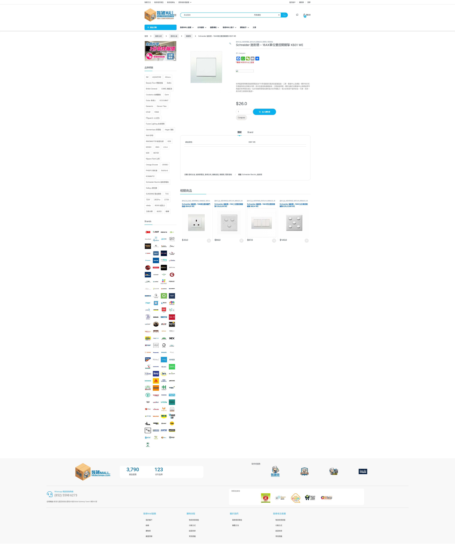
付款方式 (192, 525)
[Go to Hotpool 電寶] (156, 303)
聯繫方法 (148, 2)
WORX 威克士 (160, 205)
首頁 (146, 36)
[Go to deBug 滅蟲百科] (164, 260)
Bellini (169, 83)
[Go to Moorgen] (172, 331)
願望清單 (149, 536)
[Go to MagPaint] (172, 324)
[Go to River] (172, 359)
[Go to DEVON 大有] (156, 267)
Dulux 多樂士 (151, 100)
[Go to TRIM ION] (172, 395)
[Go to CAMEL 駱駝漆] (164, 253)
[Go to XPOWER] (164, 423)
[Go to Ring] (164, 359)
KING (157, 147)
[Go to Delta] (172, 260)
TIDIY (148, 200)
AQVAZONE (156, 77)
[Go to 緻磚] (156, 437)
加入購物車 (266, 112)
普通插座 (202, 201)
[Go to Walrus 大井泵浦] (148, 416)
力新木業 (149, 211)
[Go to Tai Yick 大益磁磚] (164, 387)
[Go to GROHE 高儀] (172, 295)
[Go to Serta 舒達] (164, 373)
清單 (308, 2)
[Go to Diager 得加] (164, 267)
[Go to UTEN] (164, 402)
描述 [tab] (239, 132)
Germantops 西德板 (153, 130)
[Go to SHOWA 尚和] (172, 373)
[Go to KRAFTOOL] (164, 317)
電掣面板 (270, 42)
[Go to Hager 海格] (148, 303)
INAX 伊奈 (149, 135)
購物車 (301, 2)
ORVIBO (165, 165)
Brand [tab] (250, 132)
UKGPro (157, 200)
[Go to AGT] (156, 232)
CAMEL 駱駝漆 (166, 89)
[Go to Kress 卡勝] (172, 317)
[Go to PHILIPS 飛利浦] (164, 352)
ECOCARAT (164, 100)
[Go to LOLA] (156, 324)
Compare (242, 53)
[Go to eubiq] (156, 281)
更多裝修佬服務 (183, 2)
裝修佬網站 (171, 2)
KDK (169, 141)
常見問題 (192, 536)
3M (147, 77)
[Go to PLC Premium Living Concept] (172, 352)
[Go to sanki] (164, 366)
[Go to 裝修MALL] (164, 437)
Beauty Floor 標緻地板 (154, 83)
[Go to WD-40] (164, 416)
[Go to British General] (156, 253)
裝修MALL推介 (228, 27)
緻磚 (167, 211)
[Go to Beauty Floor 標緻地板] (164, 246)
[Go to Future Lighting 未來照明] (156, 288)
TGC (167, 194)
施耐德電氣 (245, 42)
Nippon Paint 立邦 (153, 159)
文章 (254, 27)
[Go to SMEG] (172, 380)
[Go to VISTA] (164, 409)
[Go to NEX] (172, 338)
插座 (189, 201)
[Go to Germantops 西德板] (156, 295)
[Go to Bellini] (172, 246)
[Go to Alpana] (164, 232)
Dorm (167, 95)
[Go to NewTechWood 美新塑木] (164, 338)
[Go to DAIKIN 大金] (148, 260)
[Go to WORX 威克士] (156, 423)
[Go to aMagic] (172, 232)
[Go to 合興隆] (156, 430)
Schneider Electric (249, 174)
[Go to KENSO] (172, 310)
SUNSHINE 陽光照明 (153, 194)
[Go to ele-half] (164, 274)
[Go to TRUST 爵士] (148, 402)
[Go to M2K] (164, 324)
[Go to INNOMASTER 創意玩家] (172, 303)
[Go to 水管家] (148, 437)
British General (151, 89)
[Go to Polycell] (148, 359)
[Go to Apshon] (156, 239)
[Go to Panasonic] (156, 352)
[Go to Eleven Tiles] (148, 281)
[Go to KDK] (164, 310)
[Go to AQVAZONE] (172, 239)
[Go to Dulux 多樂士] (148, 274)
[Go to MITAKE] (164, 331)
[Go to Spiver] (148, 387)
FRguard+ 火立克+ (153, 118)
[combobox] (216, 15)
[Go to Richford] (156, 359)
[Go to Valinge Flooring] (148, 409)
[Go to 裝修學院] (172, 437)
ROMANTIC (150, 176)
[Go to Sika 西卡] (156, 380)
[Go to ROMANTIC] (148, 366)
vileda (148, 205)
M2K (147, 153)
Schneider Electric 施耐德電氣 (157, 182)
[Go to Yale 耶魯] (172, 423)
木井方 (159, 211)
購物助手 (243, 27)
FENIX (157, 112)
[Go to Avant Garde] (156, 246)
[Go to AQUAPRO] (164, 239)
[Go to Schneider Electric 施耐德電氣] (172, 366)
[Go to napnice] (156, 338)
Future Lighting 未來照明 (155, 124)
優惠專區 (213, 27)
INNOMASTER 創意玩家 (155, 141)
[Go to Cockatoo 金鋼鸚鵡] (172, 253)
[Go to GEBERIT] (172, 288)
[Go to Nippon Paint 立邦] (148, 345)
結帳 (147, 525)
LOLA (165, 147)
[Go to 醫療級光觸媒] (148, 444)
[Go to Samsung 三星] (156, 366)
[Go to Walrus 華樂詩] (156, 416)
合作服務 (200, 27)
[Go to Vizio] (172, 409)
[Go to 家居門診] (164, 430)
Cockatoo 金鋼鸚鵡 (153, 95)
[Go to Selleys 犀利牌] (156, 373)
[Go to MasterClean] (148, 331)
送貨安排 (192, 531)
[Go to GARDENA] (164, 288)
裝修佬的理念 (158, 2)
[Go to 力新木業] (148, 430)
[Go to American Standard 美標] (148, 239)
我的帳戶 (292, 2)
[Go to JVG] (148, 310)
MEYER (156, 153)
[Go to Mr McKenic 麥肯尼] (148, 338)
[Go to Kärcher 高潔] (156, 310)
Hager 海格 (169, 130)
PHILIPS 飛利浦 (151, 170)
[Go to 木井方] (172, 430)
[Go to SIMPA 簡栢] (164, 380)
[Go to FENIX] (172, 281)
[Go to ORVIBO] (164, 345)
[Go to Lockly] (148, 324)
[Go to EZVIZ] (164, 281)
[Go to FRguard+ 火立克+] (148, 288)
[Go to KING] (148, 317)
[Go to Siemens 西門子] (148, 380)
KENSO (148, 147)
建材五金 (174, 36)
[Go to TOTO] (164, 395)
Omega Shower (152, 165)
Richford (164, 170)
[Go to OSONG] (172, 345)
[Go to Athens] (148, 246)
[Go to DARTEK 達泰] (156, 260)
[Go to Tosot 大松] (156, 395)
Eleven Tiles (161, 106)
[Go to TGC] (172, 387)
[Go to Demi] (148, 267)
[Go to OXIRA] (148, 352)
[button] (230, 43)
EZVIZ (148, 112)
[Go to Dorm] (172, 267)
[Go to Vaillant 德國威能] (172, 402)
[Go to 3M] (148, 232)
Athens (168, 77)
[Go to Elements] (172, 274)
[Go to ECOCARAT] (156, 274)
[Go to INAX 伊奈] (164, 303)
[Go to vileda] (156, 409)
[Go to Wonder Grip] (172, 416)
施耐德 (259, 174)
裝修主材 (158, 36)
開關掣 (188, 36)
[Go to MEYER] (156, 331)
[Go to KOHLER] (156, 317)
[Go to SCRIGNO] (148, 373)
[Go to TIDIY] (148, 395)
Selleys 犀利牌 (151, 188)
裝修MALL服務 (185, 27)
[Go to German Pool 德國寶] (148, 295)
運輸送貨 (259, 42)
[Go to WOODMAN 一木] (148, 423)
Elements (149, 106)
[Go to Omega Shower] (156, 345)
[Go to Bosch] (148, 253)
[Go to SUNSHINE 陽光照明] (156, 387)
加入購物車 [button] (209, 241)
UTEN (166, 200)
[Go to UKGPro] (156, 402)
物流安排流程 (194, 520)
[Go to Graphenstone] (164, 295)
